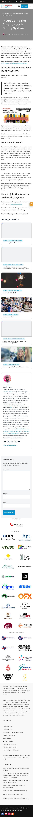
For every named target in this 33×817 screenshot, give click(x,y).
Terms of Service (23, 758)
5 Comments (24, 34)
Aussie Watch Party (9, 735)
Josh (10, 407)
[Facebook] (2, 814)
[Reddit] (12, 814)
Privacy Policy (11, 758)
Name (5, 493)
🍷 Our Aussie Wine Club (8, 1)
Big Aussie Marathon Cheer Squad (13, 732)
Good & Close (7, 738)
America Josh (7, 391)
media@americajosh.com (20, 798)
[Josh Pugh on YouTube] (18, 441)
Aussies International (9, 744)
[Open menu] (30, 6)
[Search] (19, 6)
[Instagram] (9, 814)
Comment (6, 470)
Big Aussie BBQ (7, 726)
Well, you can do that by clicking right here (14, 63)
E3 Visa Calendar (8, 741)
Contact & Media (20, 1)
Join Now (24, 6)
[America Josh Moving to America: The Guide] (6, 6)
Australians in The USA (10, 747)
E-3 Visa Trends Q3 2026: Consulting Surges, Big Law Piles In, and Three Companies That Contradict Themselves (16, 775)
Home (4, 13)
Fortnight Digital (15, 750)
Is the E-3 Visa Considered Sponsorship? (15, 790)
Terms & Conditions (7, 808)
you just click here (16, 204)
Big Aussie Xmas (8, 729)
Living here (10, 13)
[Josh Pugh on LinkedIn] (8, 441)
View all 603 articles (10, 445)
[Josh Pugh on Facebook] (15, 441)
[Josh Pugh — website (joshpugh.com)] (4, 441)
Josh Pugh (7, 34)
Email (5, 502)
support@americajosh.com (14, 794)
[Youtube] (6, 814)
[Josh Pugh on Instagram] (11, 441)
